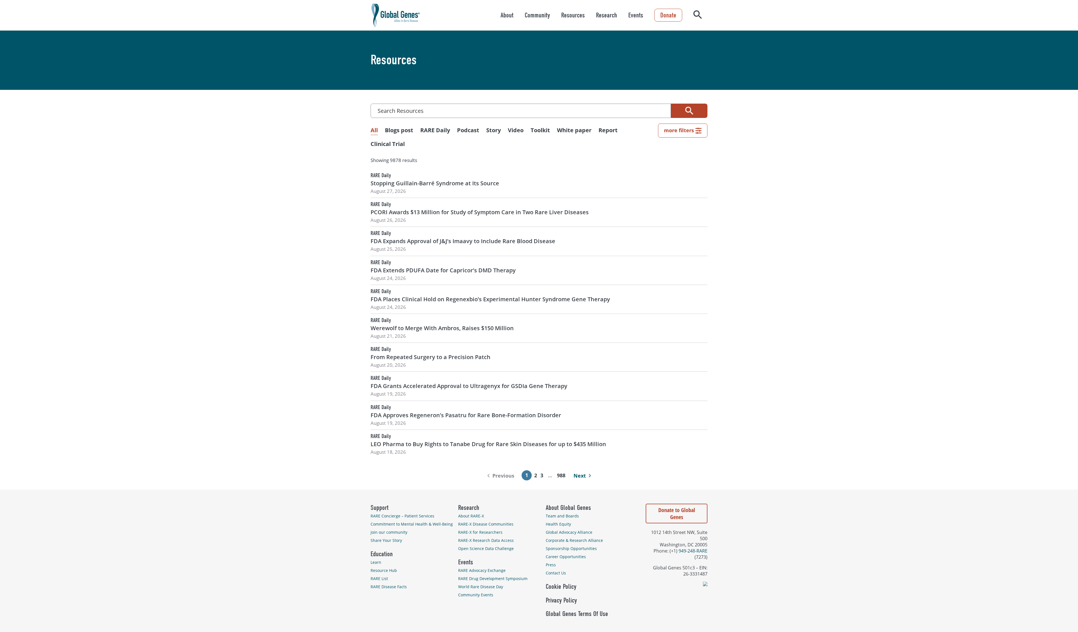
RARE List (379, 578)
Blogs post (399, 130)
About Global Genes (568, 508)
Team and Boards (562, 516)
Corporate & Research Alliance (574, 540)
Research (606, 15)
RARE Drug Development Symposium (492, 578)
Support (380, 508)
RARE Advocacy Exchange (482, 570)
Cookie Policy (561, 586)
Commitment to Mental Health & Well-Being (412, 524)
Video (516, 130)
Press (551, 564)
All (374, 130)
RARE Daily (435, 130)
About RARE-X (471, 516)
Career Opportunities (566, 556)
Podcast (468, 130)
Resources (573, 15)
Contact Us (556, 573)
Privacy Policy (561, 600)
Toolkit (540, 130)
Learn (376, 562)
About (507, 15)
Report (608, 130)
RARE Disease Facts (389, 586)
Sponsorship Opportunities (571, 548)
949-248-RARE (693, 551)
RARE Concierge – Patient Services (402, 516)
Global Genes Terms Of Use (577, 614)
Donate (668, 15)
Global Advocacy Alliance (569, 532)
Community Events (475, 594)
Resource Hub (384, 570)
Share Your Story (386, 540)
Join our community (389, 532)
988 (561, 475)
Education (382, 554)
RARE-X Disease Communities (485, 524)
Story (493, 130)
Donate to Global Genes (676, 513)
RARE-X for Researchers (480, 532)
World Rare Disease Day (480, 586)
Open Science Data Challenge (486, 548)
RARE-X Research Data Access (486, 540)
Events (635, 15)
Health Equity (558, 524)
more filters (679, 130)
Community (537, 15)
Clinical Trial (388, 144)
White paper (574, 130)
